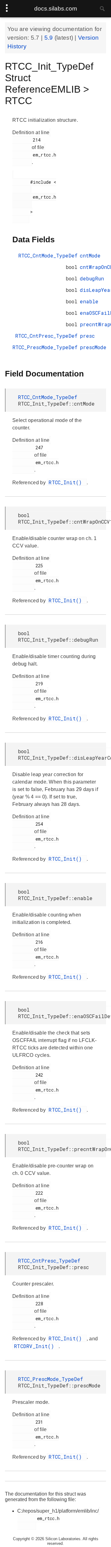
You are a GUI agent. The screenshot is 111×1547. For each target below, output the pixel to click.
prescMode (93, 347)
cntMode (90, 255)
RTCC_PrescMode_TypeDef (44, 347)
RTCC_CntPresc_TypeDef (46, 335)
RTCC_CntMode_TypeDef (47, 255)
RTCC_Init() (66, 482)
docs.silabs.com (55, 8)
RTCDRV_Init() (35, 1346)
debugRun (92, 278)
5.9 (49, 37)
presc (87, 335)
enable (89, 301)
